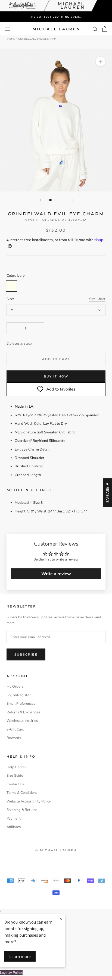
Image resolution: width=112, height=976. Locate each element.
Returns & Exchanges (23, 712)
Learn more (20, 956)
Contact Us (15, 784)
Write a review (56, 574)
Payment (14, 818)
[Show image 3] (62, 200)
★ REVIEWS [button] (107, 493)
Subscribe (26, 654)
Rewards (14, 737)
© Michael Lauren (55, 850)
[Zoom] (100, 61)
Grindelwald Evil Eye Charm (37, 38)
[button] (56, 973)
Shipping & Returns (22, 809)
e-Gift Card (15, 729)
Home (11, 38)
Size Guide (15, 775)
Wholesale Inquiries (22, 720)
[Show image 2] (56, 200)
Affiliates (14, 826)
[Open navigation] (7, 29)
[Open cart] (104, 29)
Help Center (16, 767)
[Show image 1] (50, 200)
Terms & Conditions (22, 792)
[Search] (95, 29)
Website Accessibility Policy (29, 801)
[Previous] (40, 200)
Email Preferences (21, 703)
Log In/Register (19, 695)
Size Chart (97, 299)
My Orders (15, 686)
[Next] (72, 200)
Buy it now (56, 376)
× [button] (1, 911)
